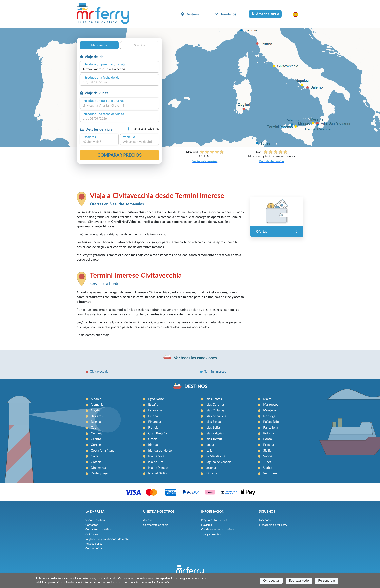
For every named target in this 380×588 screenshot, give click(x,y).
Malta (267, 399)
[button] (297, 14)
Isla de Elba (156, 462)
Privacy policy (94, 544)
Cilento (96, 439)
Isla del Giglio (157, 473)
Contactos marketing (98, 529)
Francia (153, 427)
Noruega (269, 416)
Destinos (192, 14)
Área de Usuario (267, 14)
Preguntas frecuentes (214, 520)
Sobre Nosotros (95, 520)
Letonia (211, 467)
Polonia (268, 433)
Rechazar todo (299, 580)
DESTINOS (195, 386)
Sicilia (267, 450)
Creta (95, 456)
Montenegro (271, 410)
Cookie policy (94, 548)
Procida (268, 444)
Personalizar (326, 580)
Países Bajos (271, 421)
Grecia (152, 439)
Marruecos (270, 404)
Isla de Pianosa (158, 467)
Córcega (96, 444)
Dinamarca (98, 467)
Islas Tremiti (214, 439)
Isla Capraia (156, 456)
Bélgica (96, 421)
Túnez (267, 462)
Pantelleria (270, 427)
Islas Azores (214, 399)
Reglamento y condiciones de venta (107, 539)
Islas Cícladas (215, 410)
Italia (209, 450)
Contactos (92, 525)
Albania (96, 399)
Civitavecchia (99, 371)
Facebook (265, 520)
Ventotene (270, 473)
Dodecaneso (99, 473)
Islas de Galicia (216, 416)
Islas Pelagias (215, 433)
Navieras (206, 525)
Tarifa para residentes (146, 128)
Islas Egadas (214, 421)
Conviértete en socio (155, 525)
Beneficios (228, 14)
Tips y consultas (211, 534)
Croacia (96, 462)
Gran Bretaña (157, 433)
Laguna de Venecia (218, 462)
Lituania (211, 473)
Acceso (147, 520)
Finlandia (154, 421)
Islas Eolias (213, 427)
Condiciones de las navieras (218, 529)
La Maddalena (215, 456)
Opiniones (92, 534)
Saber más (163, 582)
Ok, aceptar (271, 580)
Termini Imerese (215, 371)
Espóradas (155, 410)
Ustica (267, 467)
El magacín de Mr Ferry (273, 525)
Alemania (97, 404)
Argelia (95, 410)
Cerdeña (97, 433)
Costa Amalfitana (103, 450)
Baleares (97, 416)
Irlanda (153, 444)
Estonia (153, 416)
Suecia (267, 456)
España (153, 404)
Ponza (267, 439)
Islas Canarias (215, 404)
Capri (94, 427)
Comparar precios (119, 155)
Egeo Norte (156, 399)
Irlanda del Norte (160, 450)
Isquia (210, 444)
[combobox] (119, 69)
